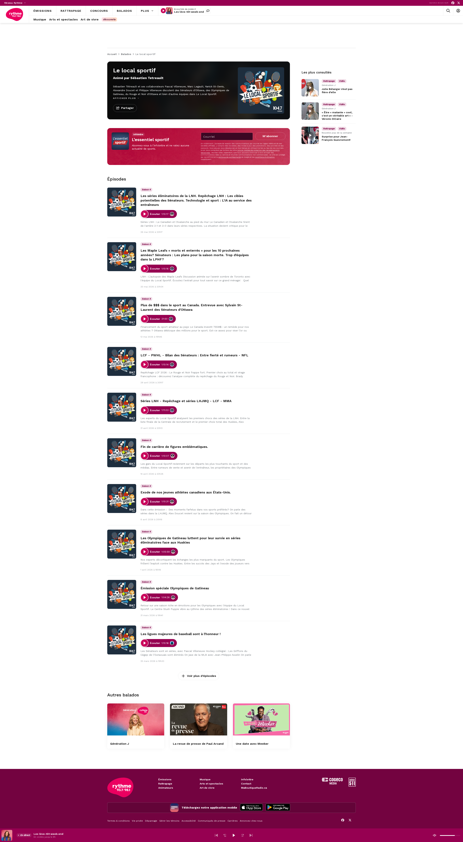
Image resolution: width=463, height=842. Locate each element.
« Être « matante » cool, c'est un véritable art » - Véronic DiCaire (337, 115)
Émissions (164, 779)
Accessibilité (189, 821)
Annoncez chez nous (251, 821)
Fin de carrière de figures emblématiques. (174, 447)
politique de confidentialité (229, 157)
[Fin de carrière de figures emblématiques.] (121, 452)
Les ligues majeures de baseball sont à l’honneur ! (181, 634)
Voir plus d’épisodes (201, 676)
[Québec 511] (352, 785)
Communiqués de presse (211, 821)
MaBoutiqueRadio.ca (254, 787)
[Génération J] (135, 719)
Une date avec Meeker (252, 743)
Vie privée (137, 821)
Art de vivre (207, 787)
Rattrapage (165, 783)
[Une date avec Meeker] (261, 719)
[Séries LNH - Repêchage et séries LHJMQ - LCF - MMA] (121, 407)
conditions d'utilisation (265, 157)
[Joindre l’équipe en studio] (208, 10)
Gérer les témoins (169, 821)
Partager (127, 108)
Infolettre (247, 779)
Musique (205, 779)
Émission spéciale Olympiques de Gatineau (175, 588)
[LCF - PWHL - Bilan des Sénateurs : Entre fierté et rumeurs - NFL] (121, 361)
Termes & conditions (118, 821)
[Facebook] (452, 3)
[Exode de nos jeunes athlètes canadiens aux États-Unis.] (121, 498)
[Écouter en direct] (163, 11)
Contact (246, 783)
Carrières (233, 821)
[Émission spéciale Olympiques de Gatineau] (121, 594)
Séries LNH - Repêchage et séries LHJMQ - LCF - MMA (186, 401)
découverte (109, 19)
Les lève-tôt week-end (189, 11)
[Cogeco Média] (332, 783)
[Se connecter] (458, 11)
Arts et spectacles (211, 783)
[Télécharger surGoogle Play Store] (278, 808)
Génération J (119, 743)
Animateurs (165, 787)
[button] (216, 835)
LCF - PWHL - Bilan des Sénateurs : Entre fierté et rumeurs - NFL (194, 355)
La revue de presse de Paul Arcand (198, 743)
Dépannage (151, 821)
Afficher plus (125, 98)
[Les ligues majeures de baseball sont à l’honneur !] (121, 639)
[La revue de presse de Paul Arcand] (198, 719)
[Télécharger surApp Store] (251, 808)
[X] (458, 3)
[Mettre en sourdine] (434, 835)
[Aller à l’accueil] (14, 14)
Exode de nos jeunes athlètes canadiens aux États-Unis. (186, 492)
